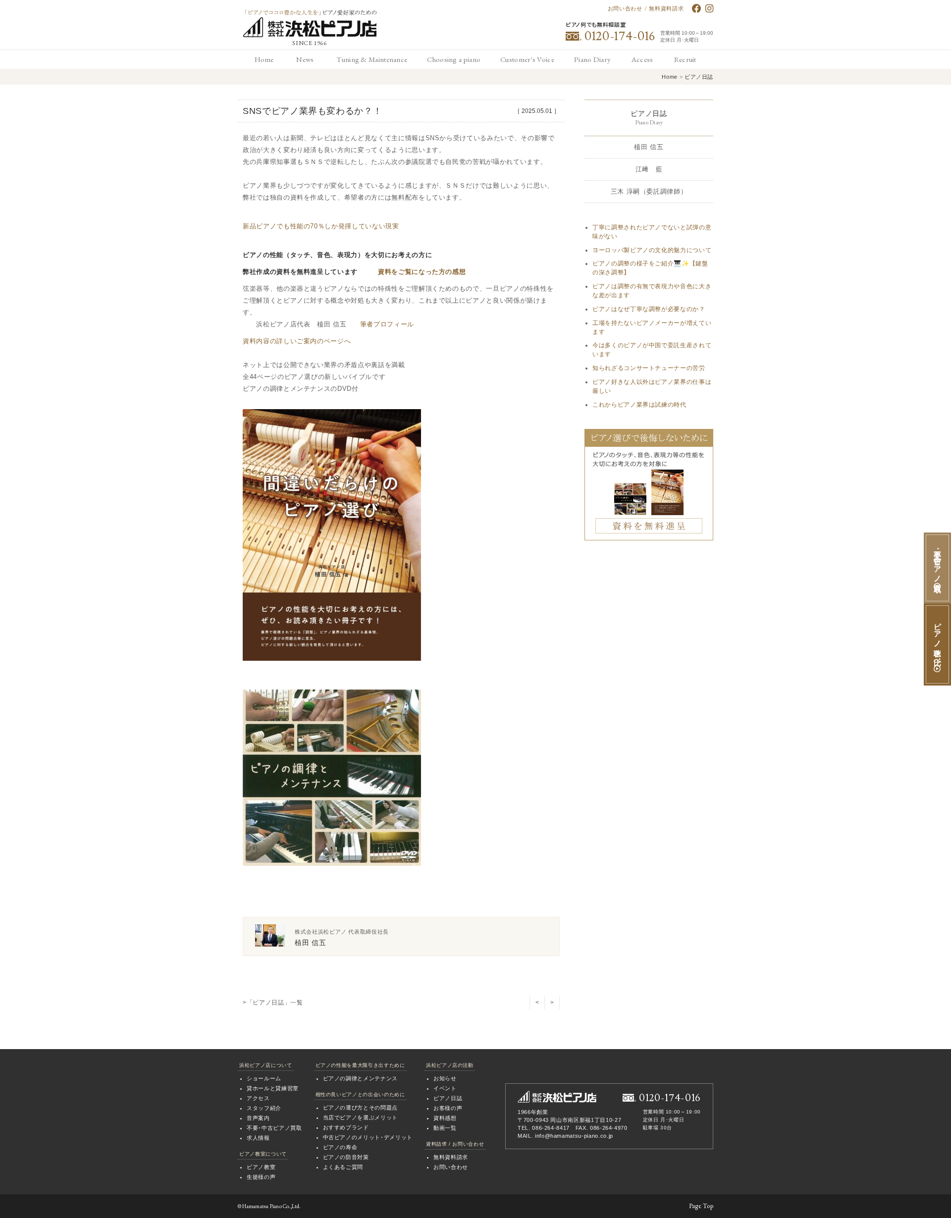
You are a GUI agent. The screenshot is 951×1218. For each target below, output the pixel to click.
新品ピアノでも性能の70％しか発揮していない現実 (321, 226)
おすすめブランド (346, 1127)
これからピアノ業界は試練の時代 (639, 404)
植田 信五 (648, 147)
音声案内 (258, 1118)
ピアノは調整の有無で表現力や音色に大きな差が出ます (651, 291)
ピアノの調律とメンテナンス (360, 1078)
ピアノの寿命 (340, 1147)
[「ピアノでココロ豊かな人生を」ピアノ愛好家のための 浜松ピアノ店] (557, 1097)
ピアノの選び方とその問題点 (360, 1108)
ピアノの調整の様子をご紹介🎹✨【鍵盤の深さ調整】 (650, 268)
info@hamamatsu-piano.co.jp (574, 1136)
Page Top (701, 1206)
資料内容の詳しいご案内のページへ (297, 341)
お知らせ (445, 1078)
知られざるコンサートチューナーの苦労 (648, 368)
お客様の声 (447, 1108)
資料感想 (445, 1118)
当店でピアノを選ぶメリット (360, 1117)
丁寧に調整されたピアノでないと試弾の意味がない (651, 232)
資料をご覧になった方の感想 (422, 271)
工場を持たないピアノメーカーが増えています (651, 327)
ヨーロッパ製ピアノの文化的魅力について (651, 250)
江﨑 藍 (649, 169)
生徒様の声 (261, 1177)
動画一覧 (445, 1128)
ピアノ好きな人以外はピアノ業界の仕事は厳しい (651, 386)
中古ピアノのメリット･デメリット (368, 1137)
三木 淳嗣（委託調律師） (649, 191)
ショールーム (264, 1078)
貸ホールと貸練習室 (273, 1088)
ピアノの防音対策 (346, 1157)
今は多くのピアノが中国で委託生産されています (651, 350)
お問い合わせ (625, 8)
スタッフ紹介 (264, 1108)
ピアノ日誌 (699, 77)
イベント (445, 1088)
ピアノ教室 (261, 1167)
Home (669, 77)
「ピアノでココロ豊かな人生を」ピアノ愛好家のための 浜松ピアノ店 (309, 23)
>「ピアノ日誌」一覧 (273, 1002)
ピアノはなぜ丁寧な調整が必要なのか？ (648, 309)
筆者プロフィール (387, 324)
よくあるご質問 (343, 1167)
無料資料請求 (666, 8)
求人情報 (258, 1138)
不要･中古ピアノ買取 (274, 1128)
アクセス (258, 1098)
